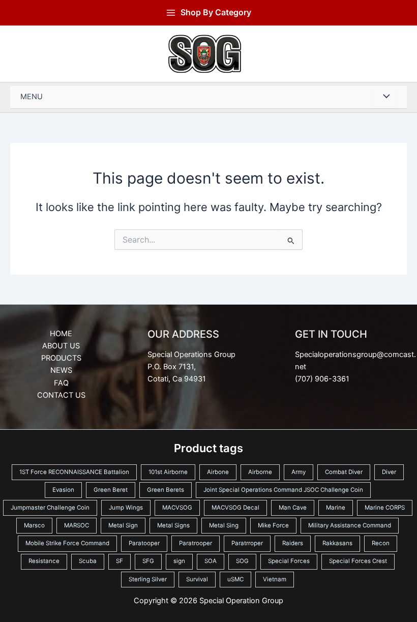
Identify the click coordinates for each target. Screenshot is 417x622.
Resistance (43, 561)
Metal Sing (224, 525)
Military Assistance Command (349, 525)
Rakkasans (337, 543)
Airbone (218, 472)
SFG (148, 561)
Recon (381, 543)
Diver (389, 472)
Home (61, 333)
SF (119, 561)
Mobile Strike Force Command (67, 543)
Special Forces (289, 561)
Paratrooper (195, 543)
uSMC (235, 579)
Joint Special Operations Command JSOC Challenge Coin (283, 489)
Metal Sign (123, 525)
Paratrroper (247, 543)
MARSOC (76, 525)
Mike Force (273, 525)
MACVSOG (177, 507)
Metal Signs (173, 525)
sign (179, 561)
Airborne (260, 472)
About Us (61, 345)
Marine (335, 507)
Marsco (34, 525)
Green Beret (111, 489)
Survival (197, 579)
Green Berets (165, 489)
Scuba (88, 561)
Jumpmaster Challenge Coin (50, 507)
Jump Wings (126, 507)
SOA (210, 561)
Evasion (63, 489)
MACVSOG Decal (235, 507)
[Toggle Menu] (384, 97)
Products (61, 358)
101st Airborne (168, 472)
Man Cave (293, 507)
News (61, 370)
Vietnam (274, 579)
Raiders (292, 543)
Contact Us (61, 395)
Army (298, 472)
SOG (242, 561)
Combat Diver (344, 472)
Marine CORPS (385, 507)
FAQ (61, 383)
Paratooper (144, 543)
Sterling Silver (148, 579)
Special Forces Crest (358, 561)
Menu (31, 96)
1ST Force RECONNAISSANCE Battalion (74, 472)
